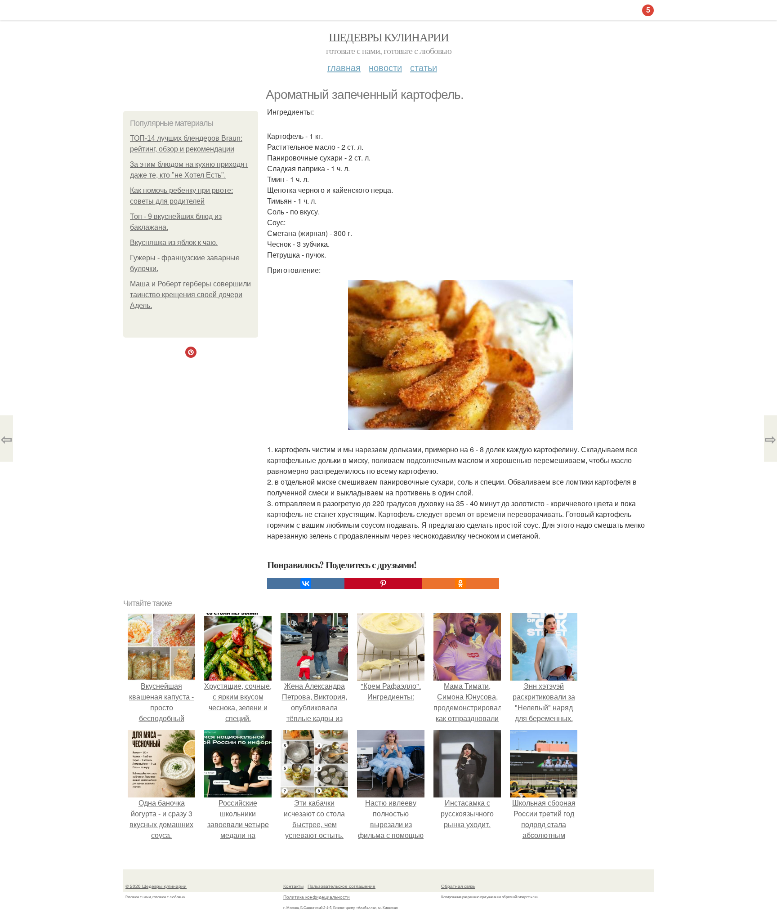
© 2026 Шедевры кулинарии (156, 886)
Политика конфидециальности (316, 897)
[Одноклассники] (460, 583)
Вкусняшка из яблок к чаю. (174, 242)
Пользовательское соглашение (341, 886)
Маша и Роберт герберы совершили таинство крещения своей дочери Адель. (190, 294)
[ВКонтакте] (305, 583)
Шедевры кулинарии (389, 37)
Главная (344, 67)
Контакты (293, 886)
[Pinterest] (383, 583)
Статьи (423, 67)
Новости (385, 67)
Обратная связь (458, 886)
